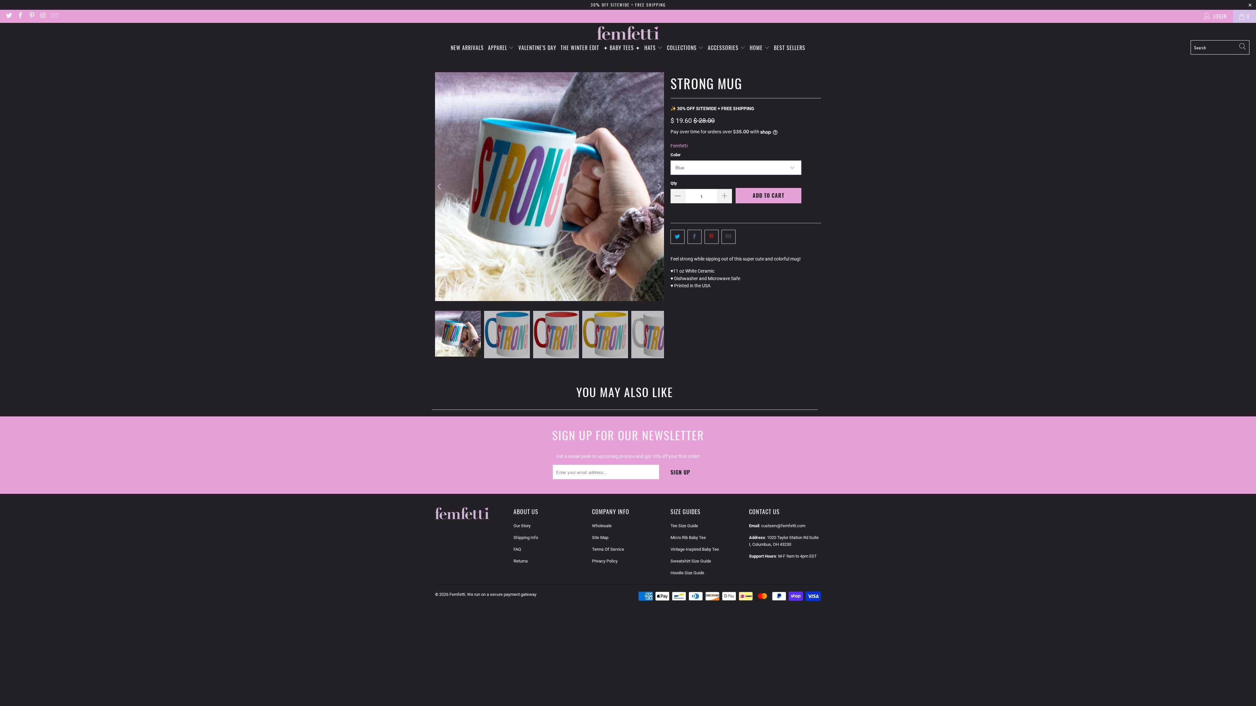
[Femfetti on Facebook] (20, 16)
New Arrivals (467, 48)
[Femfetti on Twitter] (8, 16)
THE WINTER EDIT (580, 48)
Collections (682, 48)
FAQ (517, 549)
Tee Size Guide (684, 525)
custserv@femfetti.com (783, 525)
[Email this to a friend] (729, 237)
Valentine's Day (537, 48)
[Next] (659, 186)
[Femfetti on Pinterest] (31, 16)
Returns (521, 561)
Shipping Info (526, 537)
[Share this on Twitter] (678, 237)
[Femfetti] (628, 33)
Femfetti (679, 145)
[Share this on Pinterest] (712, 237)
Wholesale (602, 525)
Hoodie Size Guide (687, 572)
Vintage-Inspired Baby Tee (695, 549)
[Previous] (440, 186)
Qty (674, 183)
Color (676, 154)
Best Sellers (789, 48)
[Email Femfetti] (54, 16)
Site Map (600, 537)
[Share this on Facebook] (695, 237)
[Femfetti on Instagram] (42, 16)
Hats (650, 48)
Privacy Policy (605, 561)
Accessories (724, 48)
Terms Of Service (608, 549)
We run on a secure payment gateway (501, 594)
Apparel (498, 48)
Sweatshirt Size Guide (691, 561)
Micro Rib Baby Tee (688, 537)
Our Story (522, 525)
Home (757, 48)
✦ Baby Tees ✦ (621, 48)
